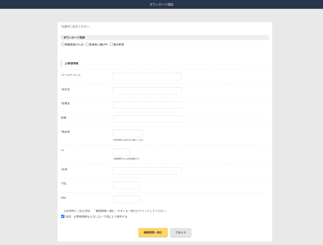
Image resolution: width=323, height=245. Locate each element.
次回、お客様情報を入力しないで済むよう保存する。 (97, 216)
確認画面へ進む (153, 232)
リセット (180, 232)
